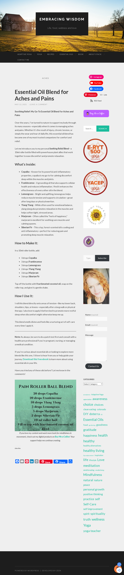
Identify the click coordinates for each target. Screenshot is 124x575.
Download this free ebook (35, 359)
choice (88, 404)
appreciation (87, 399)
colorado (101, 409)
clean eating (89, 409)
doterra (94, 414)
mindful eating (88, 470)
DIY (85, 414)
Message (89, 335)
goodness (102, 424)
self (97, 499)
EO (101, 414)
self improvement (93, 509)
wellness (98, 519)
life (85, 460)
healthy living (93, 450)
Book (80, 54)
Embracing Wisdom (62, 19)
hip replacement (88, 455)
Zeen (58, 571)
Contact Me (23, 60)
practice (88, 499)
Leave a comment (38, 104)
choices (98, 404)
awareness (100, 399)
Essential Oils (66, 54)
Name (91, 314)
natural (88, 480)
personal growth (93, 489)
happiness (90, 435)
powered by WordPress (27, 571)
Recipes (50, 54)
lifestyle (92, 460)
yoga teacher (92, 531)
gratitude (89, 430)
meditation (91, 466)
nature (98, 480)
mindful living (99, 470)
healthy (89, 441)
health (103, 435)
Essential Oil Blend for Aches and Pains (41, 95)
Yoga (39, 54)
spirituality (97, 513)
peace (86, 484)
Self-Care (89, 504)
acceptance (86, 394)
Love (101, 460)
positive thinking (93, 494)
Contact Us (93, 366)
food (85, 425)
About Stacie (95, 54)
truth (87, 519)
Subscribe (102, 258)
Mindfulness (92, 474)
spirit (86, 513)
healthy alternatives (92, 445)
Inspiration (99, 455)
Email (91, 325)
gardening (92, 425)
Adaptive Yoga (24, 54)
